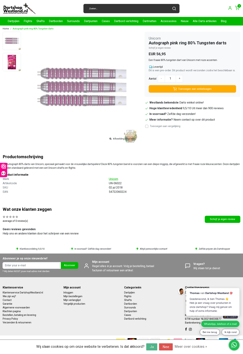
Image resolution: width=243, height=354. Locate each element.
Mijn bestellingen (73, 296)
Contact (7, 300)
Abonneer (69, 265)
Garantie (7, 303)
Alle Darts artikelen (204, 21)
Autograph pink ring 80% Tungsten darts (33, 28)
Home (6, 28)
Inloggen (68, 292)
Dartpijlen (13, 21)
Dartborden (56, 21)
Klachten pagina (12, 311)
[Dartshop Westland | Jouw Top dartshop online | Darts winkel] (19, 8)
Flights (28, 21)
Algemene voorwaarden (16, 307)
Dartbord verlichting (126, 21)
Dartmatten (149, 21)
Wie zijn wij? (9, 296)
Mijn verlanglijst (72, 300)
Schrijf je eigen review (160, 47)
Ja (152, 347)
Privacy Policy (10, 318)
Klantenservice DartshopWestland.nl (23, 292)
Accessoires (168, 21)
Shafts (40, 21)
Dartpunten (90, 21)
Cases (106, 21)
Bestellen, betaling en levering (19, 315)
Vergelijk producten (74, 303)
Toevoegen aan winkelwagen (195, 89)
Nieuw (185, 21)
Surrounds (73, 21)
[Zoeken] (174, 8)
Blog (223, 21)
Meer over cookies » (191, 346)
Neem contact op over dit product (194, 119)
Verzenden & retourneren (17, 322)
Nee (166, 347)
